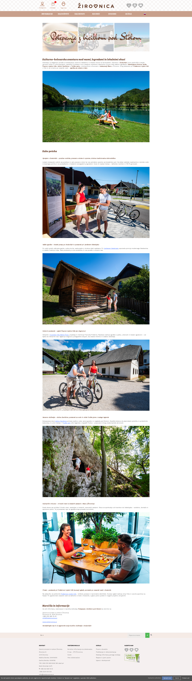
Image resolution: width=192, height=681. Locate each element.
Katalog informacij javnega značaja (108, 655)
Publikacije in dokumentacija (106, 652)
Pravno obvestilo (102, 649)
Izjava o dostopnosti (103, 660)
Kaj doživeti (63, 14)
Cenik (69, 655)
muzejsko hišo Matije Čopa (59, 335)
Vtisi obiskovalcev (74, 658)
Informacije (47, 14)
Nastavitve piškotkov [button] (154, 678)
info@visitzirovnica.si (49, 618)
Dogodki (112, 14)
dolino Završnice (61, 421)
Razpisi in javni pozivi (103, 658)
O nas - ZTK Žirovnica (75, 652)
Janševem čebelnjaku (111, 248)
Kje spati (96, 14)
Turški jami (66, 423)
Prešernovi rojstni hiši (68, 594)
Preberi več (185, 678)
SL (41, 635)
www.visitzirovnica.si (49, 622)
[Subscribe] (147, 635)
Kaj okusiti (80, 14)
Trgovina (63, 8)
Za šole (128, 14)
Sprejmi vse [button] (167, 678)
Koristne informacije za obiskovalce (80, 649)
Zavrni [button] (177, 678)
